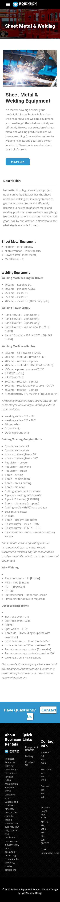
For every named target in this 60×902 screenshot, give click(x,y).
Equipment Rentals (31, 749)
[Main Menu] (8, 4)
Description (12, 181)
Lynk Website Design (31, 892)
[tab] (12, 180)
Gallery (29, 756)
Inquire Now (17, 161)
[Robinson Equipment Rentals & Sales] (25, 4)
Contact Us (41, 713)
